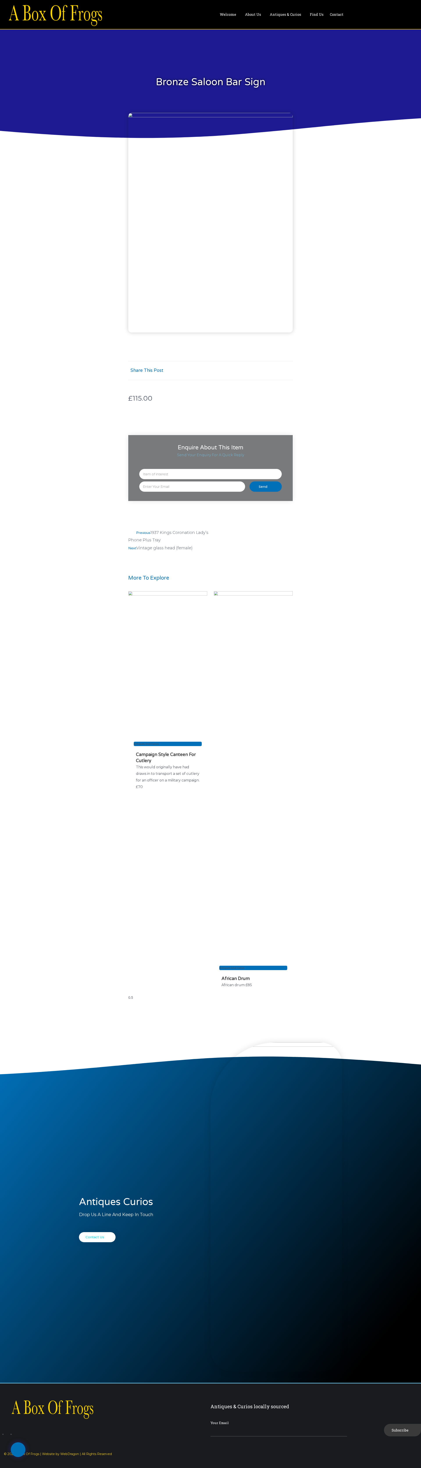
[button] (337, 14)
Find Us (316, 14)
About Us (253, 14)
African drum (235, 978)
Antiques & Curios (285, 14)
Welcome (228, 14)
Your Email (219, 1423)
